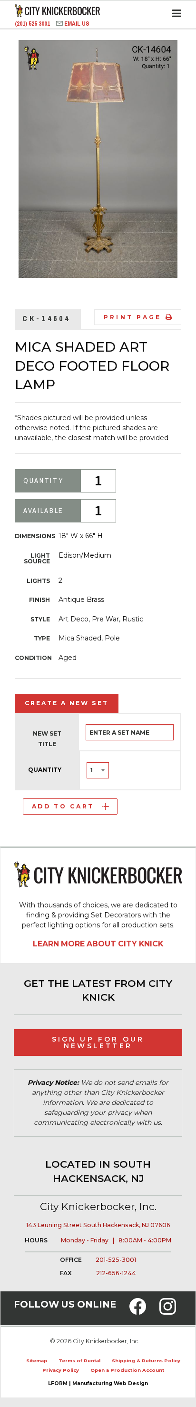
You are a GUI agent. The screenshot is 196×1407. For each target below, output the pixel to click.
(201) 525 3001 (33, 23)
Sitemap (36, 1360)
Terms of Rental (79, 1360)
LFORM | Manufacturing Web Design (98, 1383)
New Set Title (47, 739)
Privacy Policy (60, 1370)
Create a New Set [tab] (66, 703)
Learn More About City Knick (98, 943)
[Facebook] (137, 1312)
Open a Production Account (127, 1370)
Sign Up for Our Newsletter (98, 1042)
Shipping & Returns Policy (146, 1360)
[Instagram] (167, 1312)
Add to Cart (63, 806)
